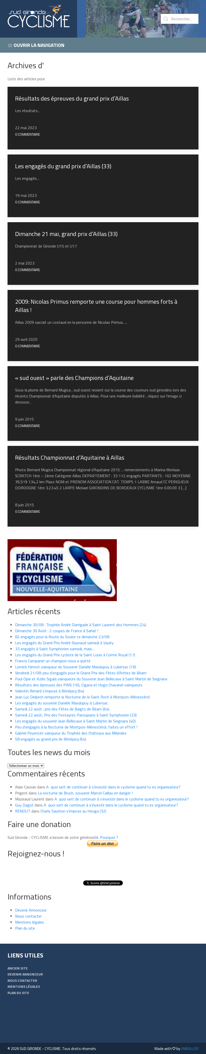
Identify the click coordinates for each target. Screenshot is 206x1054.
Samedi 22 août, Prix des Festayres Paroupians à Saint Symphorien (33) (76, 715)
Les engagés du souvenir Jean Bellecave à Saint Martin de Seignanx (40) (75, 721)
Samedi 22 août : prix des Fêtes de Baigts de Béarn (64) (62, 709)
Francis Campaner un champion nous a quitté (52, 661)
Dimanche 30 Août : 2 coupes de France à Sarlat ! (56, 631)
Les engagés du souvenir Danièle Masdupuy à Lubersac (61, 703)
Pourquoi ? (109, 837)
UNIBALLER (189, 1048)
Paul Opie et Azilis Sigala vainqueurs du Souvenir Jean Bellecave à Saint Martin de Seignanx (91, 679)
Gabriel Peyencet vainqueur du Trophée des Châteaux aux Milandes (71, 733)
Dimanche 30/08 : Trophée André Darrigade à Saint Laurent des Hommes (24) (80, 625)
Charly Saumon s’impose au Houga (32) (73, 811)
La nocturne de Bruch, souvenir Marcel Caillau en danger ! (85, 793)
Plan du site (25, 928)
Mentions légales (29, 922)
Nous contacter (28, 916)
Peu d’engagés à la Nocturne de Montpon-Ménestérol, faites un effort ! (76, 727)
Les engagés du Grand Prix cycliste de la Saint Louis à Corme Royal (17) (75, 655)
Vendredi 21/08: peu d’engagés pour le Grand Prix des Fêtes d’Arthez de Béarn (80, 673)
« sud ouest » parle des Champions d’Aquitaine (74, 377)
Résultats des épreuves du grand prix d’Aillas (72, 98)
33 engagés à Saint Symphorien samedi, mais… (55, 649)
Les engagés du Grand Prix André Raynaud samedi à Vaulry (64, 643)
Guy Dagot (24, 805)
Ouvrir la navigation (38, 45)
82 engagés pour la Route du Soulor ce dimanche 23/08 (62, 637)
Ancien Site (18, 968)
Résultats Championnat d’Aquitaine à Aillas (69, 457)
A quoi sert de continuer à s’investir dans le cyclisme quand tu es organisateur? (113, 787)
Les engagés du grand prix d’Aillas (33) (63, 166)
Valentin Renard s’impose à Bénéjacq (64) (49, 691)
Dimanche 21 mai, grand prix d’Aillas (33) (66, 233)
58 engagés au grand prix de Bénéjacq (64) (50, 739)
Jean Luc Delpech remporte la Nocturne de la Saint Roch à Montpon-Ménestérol (82, 697)
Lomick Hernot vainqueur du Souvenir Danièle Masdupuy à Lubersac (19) (75, 667)
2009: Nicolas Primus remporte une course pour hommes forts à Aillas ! (96, 305)
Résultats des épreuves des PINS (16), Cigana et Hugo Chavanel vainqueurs (78, 685)
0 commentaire (27, 134)
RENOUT (22, 811)
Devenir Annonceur (31, 910)
